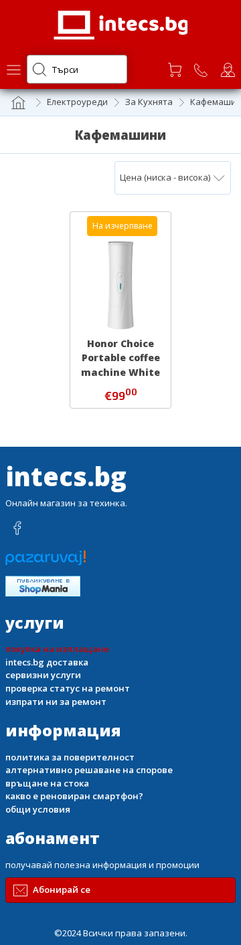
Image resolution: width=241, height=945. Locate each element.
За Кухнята (149, 102)
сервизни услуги (43, 675)
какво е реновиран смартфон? (74, 796)
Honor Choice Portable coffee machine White (120, 357)
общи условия (37, 809)
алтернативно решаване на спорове (89, 770)
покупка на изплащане (57, 649)
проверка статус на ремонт (67, 688)
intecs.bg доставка (46, 662)
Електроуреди (77, 102)
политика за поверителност (70, 757)
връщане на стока (47, 783)
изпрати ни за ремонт (55, 702)
